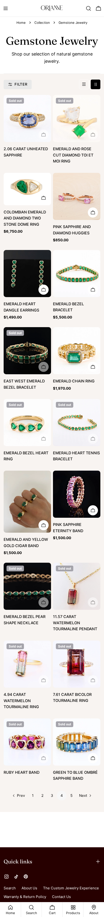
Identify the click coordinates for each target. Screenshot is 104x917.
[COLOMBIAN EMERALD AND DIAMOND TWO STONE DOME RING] (27, 189)
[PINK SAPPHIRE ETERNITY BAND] (76, 494)
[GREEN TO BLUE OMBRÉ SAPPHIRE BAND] (76, 742)
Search (10, 888)
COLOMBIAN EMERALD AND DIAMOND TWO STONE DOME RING (25, 218)
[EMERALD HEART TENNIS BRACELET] (76, 422)
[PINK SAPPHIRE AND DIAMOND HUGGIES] (76, 196)
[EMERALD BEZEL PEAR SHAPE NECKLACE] (27, 586)
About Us (29, 888)
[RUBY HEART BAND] (27, 742)
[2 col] (95, 84)
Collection (42, 23)
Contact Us (61, 896)
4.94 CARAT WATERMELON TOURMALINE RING (21, 700)
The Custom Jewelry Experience (71, 888)
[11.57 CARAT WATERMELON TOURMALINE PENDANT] (76, 586)
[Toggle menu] (5, 8)
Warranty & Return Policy (25, 896)
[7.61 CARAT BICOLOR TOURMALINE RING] (76, 664)
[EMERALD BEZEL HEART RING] (27, 422)
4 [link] (61, 795)
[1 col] (84, 84)
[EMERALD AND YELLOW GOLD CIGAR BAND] (27, 502)
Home (21, 23)
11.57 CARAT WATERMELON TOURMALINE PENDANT (75, 622)
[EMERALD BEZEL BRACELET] (76, 273)
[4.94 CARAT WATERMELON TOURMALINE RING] (27, 664)
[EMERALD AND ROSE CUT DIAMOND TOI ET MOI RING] (76, 118)
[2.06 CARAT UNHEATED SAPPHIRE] (27, 118)
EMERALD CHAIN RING (74, 381)
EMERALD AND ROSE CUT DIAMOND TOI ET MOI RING (73, 155)
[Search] (88, 8)
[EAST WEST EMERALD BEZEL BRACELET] (27, 350)
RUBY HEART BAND (21, 772)
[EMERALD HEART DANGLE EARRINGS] (27, 273)
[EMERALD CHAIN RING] (76, 350)
